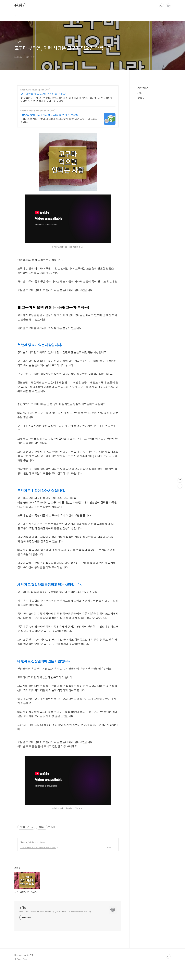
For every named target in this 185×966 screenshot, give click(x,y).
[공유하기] (28, 827)
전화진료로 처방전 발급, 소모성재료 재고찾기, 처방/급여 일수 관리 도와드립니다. (59, 120)
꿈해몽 (140, 93)
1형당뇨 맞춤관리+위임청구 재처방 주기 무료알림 (49, 114)
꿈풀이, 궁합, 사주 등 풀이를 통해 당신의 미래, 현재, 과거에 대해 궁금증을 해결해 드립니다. (55, 911)
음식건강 (24, 842)
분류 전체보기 (142, 88)
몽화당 (20, 6)
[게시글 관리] (32, 827)
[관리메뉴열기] (180, 480)
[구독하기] (180, 486)
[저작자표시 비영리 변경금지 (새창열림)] (51, 827)
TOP (168, 956)
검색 (161, 6)
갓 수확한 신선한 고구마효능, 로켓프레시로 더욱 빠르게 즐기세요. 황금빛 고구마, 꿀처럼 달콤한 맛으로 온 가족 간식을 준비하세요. (66, 99)
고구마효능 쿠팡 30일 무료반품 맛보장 (42, 93)
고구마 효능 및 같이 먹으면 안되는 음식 (38, 847)
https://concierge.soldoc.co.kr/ (35, 110)
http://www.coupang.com (32, 89)
